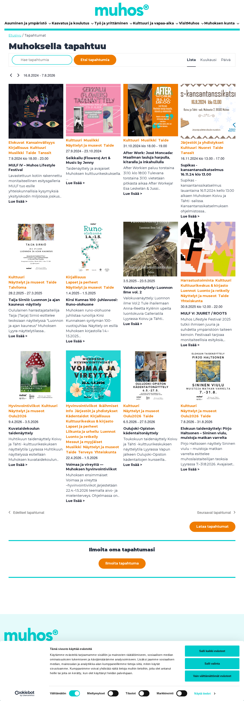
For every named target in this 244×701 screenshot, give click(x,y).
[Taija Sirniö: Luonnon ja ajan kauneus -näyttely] (36, 272)
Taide (31, 153)
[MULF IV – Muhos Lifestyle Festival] (36, 137)
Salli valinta (212, 663)
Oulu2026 (17, 416)
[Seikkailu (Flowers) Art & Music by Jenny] (93, 135)
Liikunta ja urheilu (82, 432)
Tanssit (44, 153)
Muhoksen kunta (221, 24)
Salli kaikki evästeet (212, 651)
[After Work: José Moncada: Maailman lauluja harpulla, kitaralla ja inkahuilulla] (150, 135)
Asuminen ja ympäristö (28, 24)
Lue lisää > (18, 201)
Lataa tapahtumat (212, 526)
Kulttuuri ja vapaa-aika (156, 24)
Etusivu (15, 35)
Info (69, 411)
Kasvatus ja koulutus (73, 24)
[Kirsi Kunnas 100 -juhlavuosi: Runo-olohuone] (93, 272)
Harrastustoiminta (197, 280)
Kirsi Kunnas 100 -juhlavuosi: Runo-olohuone (92, 302)
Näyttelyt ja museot (84, 145)
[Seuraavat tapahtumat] (18, 75)
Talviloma (17, 287)
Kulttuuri (38, 148)
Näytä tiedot (202, 693)
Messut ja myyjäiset (84, 442)
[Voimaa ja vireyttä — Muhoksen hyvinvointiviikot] (93, 401)
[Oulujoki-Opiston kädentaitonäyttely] (150, 401)
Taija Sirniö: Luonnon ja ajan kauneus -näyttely (34, 302)
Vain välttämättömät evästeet (212, 676)
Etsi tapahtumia (95, 60)
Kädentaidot (77, 416)
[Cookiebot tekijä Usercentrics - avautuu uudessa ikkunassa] (24, 693)
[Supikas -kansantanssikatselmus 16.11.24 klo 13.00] (208, 137)
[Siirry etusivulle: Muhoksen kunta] (122, 9)
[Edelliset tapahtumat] (11, 75)
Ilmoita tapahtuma (122, 563)
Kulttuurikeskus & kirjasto (204, 285)
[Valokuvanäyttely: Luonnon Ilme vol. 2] (150, 275)
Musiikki (16, 153)
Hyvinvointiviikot (24, 406)
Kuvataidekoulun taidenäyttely (24, 430)
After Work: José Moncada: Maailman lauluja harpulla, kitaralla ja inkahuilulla (148, 157)
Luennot (188, 291)
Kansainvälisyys (40, 143)
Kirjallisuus (18, 148)
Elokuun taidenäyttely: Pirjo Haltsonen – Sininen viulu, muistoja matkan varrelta (206, 433)
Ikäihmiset (108, 406)
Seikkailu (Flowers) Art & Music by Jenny (88, 160)
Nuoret (204, 148)
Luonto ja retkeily (213, 291)
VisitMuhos (191, 24)
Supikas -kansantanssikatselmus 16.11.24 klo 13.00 (202, 170)
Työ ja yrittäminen (113, 24)
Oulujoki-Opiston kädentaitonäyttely (140, 430)
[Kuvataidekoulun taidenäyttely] (36, 401)
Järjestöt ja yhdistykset (202, 143)
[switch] (113, 693)
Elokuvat (16, 143)
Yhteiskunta (192, 301)
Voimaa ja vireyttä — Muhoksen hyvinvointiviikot (91, 467)
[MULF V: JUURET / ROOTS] (208, 275)
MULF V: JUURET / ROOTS (204, 313)
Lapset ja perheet (82, 282)
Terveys (85, 452)
